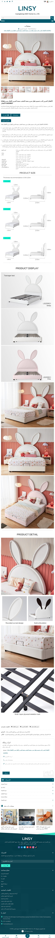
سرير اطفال (15, 726)
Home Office (4, 797)
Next (52, 806)
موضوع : (26, 751)
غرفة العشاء (4, 790)
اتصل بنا (5, 115)
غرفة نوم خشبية (4, 898)
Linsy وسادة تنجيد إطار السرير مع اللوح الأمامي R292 (18, 732)
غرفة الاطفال (4, 793)
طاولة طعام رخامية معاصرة (7, 903)
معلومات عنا (4, 876)
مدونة (2, 881)
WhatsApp (15, 115)
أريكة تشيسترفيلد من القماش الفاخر (9, 893)
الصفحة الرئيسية (23, 29)
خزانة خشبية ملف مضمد (6, 901)
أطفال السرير (25, 726)
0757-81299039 (7, 921)
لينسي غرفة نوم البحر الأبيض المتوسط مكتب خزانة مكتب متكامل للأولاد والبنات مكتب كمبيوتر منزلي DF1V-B (9, 828)
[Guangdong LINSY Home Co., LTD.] (27, 8)
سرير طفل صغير (35, 726)
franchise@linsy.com (8, 924)
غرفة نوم (3, 787)
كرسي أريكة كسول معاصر (7, 896)
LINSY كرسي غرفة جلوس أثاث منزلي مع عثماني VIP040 (43, 827)
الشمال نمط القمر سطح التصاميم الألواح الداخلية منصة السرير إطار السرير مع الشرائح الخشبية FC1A (28, 734)
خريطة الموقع (4, 884)
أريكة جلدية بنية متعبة (6, 906)
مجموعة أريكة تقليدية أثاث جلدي (8, 909)
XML (2, 886)
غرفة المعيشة (4, 784)
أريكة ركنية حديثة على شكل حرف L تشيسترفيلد (26, 827)
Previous (0, 806)
